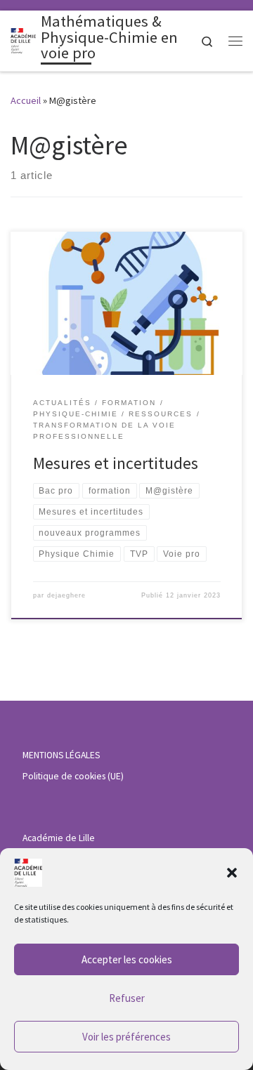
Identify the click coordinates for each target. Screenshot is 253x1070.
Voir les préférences (126, 1036)
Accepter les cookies (127, 959)
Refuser (127, 998)
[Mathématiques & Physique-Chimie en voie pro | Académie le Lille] (23, 39)
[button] (232, 873)
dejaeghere (66, 595)
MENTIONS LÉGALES (61, 755)
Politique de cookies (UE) (73, 776)
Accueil (26, 100)
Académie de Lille (58, 838)
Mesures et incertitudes (115, 463)
